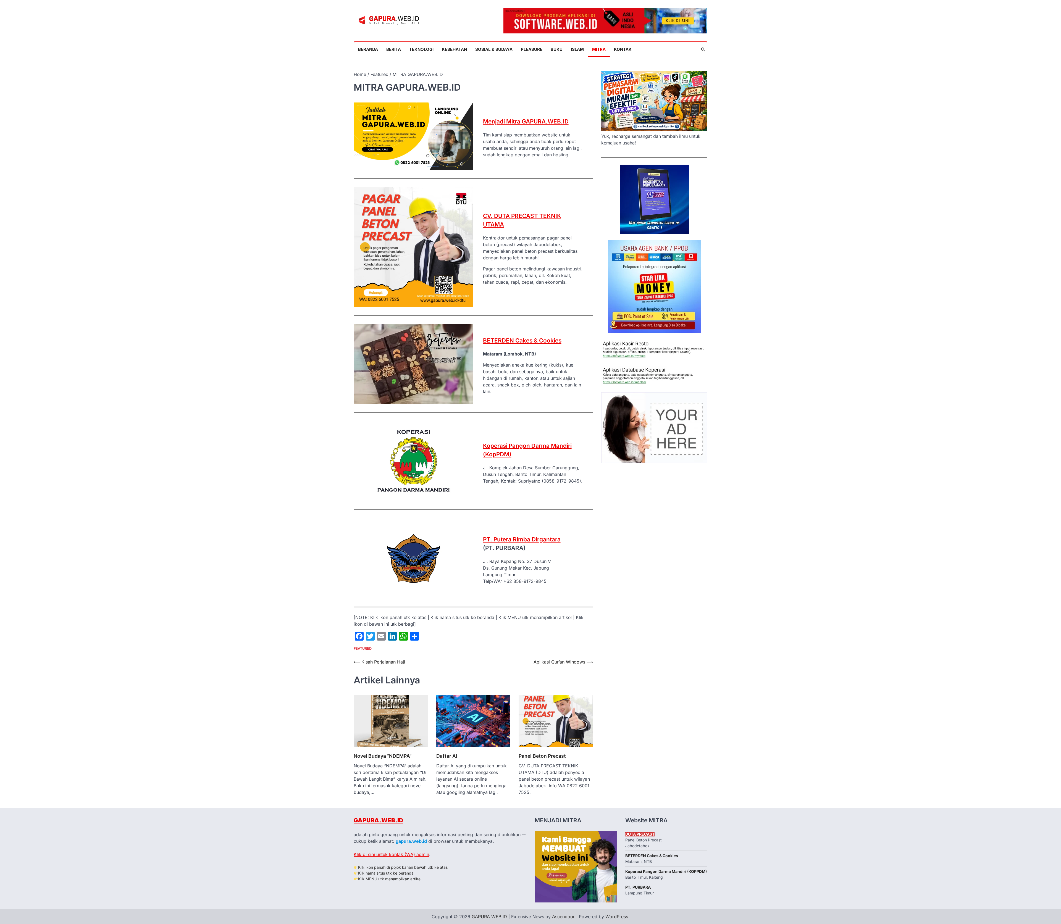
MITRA (599, 49)
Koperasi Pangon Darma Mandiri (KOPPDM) (666, 871)
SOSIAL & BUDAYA (494, 49)
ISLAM (577, 49)
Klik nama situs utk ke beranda (386, 873)
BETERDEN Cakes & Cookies (522, 340)
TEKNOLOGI (421, 49)
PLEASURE (531, 49)
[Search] (703, 49)
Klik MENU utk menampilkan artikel (389, 878)
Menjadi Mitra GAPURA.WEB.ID (526, 121)
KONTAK (623, 49)
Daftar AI (446, 756)
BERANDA (368, 49)
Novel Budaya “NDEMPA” (382, 756)
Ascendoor (563, 916)
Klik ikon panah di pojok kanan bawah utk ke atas (403, 867)
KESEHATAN (454, 49)
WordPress (616, 916)
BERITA (393, 49)
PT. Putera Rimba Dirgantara (522, 539)
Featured (363, 648)
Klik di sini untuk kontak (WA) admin (391, 854)
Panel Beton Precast (542, 756)
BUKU (557, 49)
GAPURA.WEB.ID (378, 820)
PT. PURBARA (638, 887)
